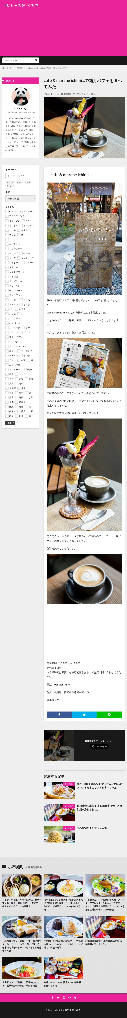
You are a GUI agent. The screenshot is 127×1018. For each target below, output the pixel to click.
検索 (9, 422)
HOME (8, 68)
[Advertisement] (63, 31)
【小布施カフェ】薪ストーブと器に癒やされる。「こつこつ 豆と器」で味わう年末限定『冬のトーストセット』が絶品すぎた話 (21, 946)
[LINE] (109, 715)
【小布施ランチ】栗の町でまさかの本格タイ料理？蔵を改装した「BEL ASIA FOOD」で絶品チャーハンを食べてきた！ (63, 904)
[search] (36, 60)
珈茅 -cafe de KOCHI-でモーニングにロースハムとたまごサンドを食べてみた (100, 785)
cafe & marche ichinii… (71, 174)
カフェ (78, 94)
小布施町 (19, 68)
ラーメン (10, 186)
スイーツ (85, 94)
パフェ (92, 94)
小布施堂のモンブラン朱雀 (92, 827)
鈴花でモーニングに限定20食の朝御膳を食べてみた (62, 984)
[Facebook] (59, 715)
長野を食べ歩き (73, 1010)
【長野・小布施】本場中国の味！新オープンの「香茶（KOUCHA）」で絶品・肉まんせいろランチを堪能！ (21, 903)
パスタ (28, 182)
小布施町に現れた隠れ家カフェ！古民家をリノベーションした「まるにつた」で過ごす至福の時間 (63, 944)
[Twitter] (84, 715)
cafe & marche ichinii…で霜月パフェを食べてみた (47, 68)
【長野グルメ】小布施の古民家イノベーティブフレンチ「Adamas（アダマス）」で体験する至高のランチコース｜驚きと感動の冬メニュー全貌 (105, 904)
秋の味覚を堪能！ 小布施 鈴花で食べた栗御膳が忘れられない (100, 807)
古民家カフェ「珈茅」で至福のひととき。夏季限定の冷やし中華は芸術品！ (20, 984)
